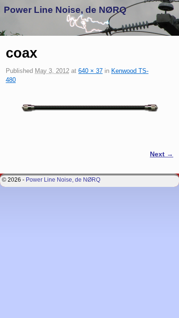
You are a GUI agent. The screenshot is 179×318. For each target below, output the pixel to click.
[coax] (89, 107)
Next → (161, 154)
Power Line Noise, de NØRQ (65, 10)
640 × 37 (90, 70)
